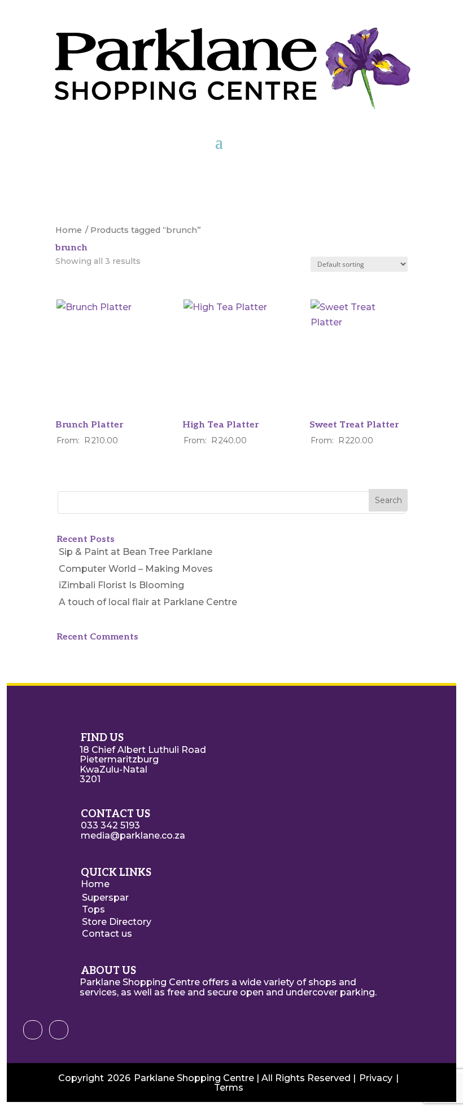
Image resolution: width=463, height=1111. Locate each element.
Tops (93, 909)
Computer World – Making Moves (136, 568)
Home (68, 230)
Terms (228, 1087)
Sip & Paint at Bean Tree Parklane (135, 551)
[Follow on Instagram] (58, 1029)
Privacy (375, 1078)
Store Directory (116, 921)
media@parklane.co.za (133, 835)
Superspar (105, 897)
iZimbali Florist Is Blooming (121, 585)
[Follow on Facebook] (32, 1029)
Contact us (107, 933)
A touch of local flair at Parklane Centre (148, 602)
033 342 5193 (110, 825)
